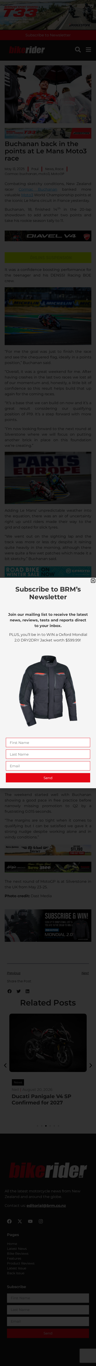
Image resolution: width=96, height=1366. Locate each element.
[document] (48, 683)
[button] (93, 580)
